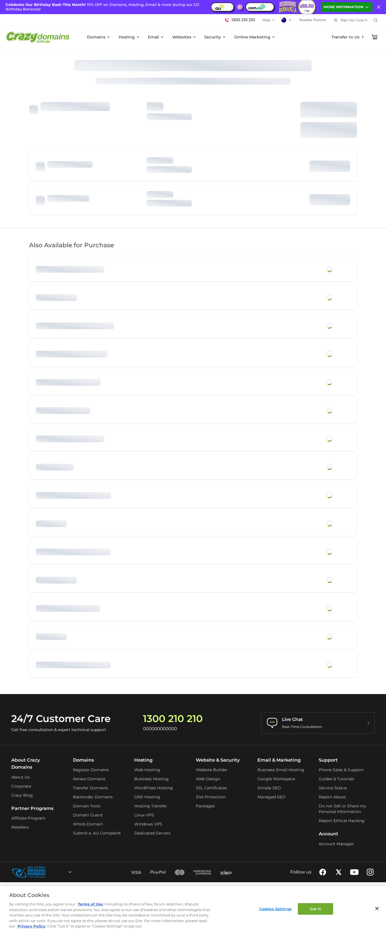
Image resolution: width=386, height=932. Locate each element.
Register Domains (91, 769)
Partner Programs (32, 808)
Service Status (333, 787)
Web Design (208, 778)
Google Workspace (276, 778)
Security (212, 37)
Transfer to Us (345, 37)
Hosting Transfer (150, 806)
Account (328, 833)
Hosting (127, 37)
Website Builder (211, 769)
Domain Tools (86, 806)
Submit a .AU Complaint (97, 833)
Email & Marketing (279, 760)
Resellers (20, 827)
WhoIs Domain (88, 824)
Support (328, 760)
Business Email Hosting (280, 769)
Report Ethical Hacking (342, 820)
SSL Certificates (211, 787)
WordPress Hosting (153, 787)
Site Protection (211, 796)
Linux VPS (144, 815)
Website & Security (218, 760)
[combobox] (54, 872)
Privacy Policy (31, 926)
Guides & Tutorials (336, 778)
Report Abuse (332, 796)
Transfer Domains (90, 787)
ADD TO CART (329, 109)
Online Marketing (252, 37)
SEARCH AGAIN (329, 130)
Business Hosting (151, 778)
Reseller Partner (312, 20)
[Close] (377, 908)
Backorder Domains (93, 796)
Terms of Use (90, 904)
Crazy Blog (22, 795)
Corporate (21, 786)
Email (153, 37)
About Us (20, 777)
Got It (315, 908)
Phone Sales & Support (341, 769)
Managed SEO (271, 796)
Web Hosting (147, 769)
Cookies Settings (275, 908)
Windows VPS (148, 824)
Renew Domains (89, 778)
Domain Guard (87, 815)
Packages (205, 806)
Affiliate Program (28, 818)
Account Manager (336, 843)
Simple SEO (269, 787)
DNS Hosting (147, 796)
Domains (96, 37)
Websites (181, 37)
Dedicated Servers (152, 833)
